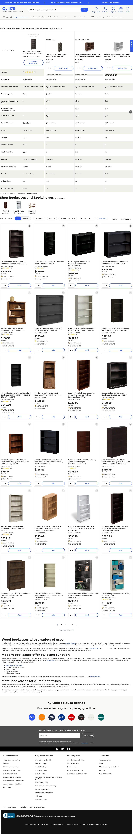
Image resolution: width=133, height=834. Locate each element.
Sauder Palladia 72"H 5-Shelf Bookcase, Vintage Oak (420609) (48, 394)
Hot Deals (33, 17)
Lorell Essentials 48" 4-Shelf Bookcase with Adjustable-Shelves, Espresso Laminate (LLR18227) (116, 462)
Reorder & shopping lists (76, 760)
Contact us (7, 787)
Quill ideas (38, 796)
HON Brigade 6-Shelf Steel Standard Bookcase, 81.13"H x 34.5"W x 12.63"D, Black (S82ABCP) (16, 395)
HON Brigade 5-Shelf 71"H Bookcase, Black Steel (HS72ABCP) (49, 263)
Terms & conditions (30, 824)
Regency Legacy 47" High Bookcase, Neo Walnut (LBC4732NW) (15, 594)
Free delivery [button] (108, 277)
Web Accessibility (105, 774)
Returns (6, 763)
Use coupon (88, 735)
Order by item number (75, 770)
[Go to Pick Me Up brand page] (52, 717)
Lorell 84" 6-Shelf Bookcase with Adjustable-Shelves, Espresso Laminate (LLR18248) (115, 528)
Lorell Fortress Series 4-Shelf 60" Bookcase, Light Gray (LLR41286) (81, 329)
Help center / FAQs (10, 774)
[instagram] (57, 749)
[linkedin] (62, 749)
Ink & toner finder (73, 763)
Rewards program (41, 763)
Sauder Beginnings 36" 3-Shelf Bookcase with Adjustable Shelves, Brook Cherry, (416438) (15, 462)
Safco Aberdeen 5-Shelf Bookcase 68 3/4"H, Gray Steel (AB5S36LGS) (83, 594)
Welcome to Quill (105, 760)
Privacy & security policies (12, 784)
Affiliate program (41, 799)
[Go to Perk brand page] (61, 717)
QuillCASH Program (42, 767)
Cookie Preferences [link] (72, 824)
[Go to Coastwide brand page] (42, 717)
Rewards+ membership (43, 760)
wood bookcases (70, 643)
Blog (101, 763)
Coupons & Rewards (20, 17)
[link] (29, 226)
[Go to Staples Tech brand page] (81, 717)
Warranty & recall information (13, 780)
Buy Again (42, 17)
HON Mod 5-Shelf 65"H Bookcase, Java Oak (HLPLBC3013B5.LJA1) (115, 329)
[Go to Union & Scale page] (91, 717)
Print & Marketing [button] (80, 17)
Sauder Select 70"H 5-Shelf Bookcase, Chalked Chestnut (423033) (13, 528)
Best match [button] (125, 219)
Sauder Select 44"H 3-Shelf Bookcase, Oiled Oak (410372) (13, 329)
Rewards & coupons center (77, 774)
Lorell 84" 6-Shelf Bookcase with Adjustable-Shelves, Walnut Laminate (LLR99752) (81, 395)
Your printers (71, 767)
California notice (58, 824)
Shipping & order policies (12, 777)
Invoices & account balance (13, 770)
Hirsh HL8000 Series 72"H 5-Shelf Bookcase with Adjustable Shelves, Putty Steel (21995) (49, 595)
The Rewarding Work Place (109, 767)
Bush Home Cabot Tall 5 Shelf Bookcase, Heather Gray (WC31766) (32, 53)
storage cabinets (94, 648)
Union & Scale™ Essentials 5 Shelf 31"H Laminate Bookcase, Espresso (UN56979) (88, 56)
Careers (102, 770)
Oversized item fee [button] (53, 75)
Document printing (42, 782)
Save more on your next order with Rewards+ (22, 2)
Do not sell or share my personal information (95, 824)
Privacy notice (45, 824)
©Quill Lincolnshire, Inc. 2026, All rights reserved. (30, 816)
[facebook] (68, 749)
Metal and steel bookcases (14, 665)
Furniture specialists (42, 789)
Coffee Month (53, 17)
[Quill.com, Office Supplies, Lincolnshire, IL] (9, 816)
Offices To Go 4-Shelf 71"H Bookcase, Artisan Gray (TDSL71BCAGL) (56, 56)
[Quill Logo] (8, 9)
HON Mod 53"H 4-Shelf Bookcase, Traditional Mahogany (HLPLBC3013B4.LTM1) (82, 462)
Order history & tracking (11, 760)
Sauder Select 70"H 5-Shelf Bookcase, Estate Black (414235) (14, 263)
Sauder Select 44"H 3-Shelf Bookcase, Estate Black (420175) (115, 394)
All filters (103, 218)
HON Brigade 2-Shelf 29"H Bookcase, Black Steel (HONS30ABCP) (79, 264)
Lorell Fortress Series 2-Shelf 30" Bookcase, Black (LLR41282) (115, 263)
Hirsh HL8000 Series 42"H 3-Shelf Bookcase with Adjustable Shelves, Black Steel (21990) (49, 462)
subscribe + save (66, 17)
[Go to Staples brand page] (71, 717)
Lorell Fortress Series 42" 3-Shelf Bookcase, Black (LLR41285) (48, 329)
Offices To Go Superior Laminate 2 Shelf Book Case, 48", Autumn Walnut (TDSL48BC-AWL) (48, 528)
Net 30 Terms (40, 774)
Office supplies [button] (96, 17)
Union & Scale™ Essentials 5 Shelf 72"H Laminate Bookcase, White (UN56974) (81, 528)
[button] (84, 10)
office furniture (95, 676)
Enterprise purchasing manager (46, 786)
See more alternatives (33, 62)
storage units (51, 660)
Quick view (15, 253)
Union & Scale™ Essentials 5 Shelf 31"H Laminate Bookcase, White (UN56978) (117, 56)
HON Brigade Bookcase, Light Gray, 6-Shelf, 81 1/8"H (116, 594)
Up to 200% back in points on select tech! (66, 2)
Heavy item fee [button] (81, 75)
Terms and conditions (56, 741)
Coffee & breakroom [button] (114, 17)
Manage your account (10, 767)
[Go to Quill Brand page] (32, 717)
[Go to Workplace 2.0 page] (101, 717)
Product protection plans (44, 792)
